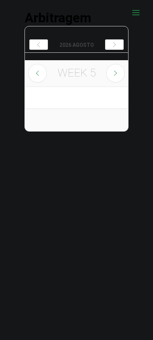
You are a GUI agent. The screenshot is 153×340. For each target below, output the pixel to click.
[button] (136, 12)
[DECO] (22, 12)
